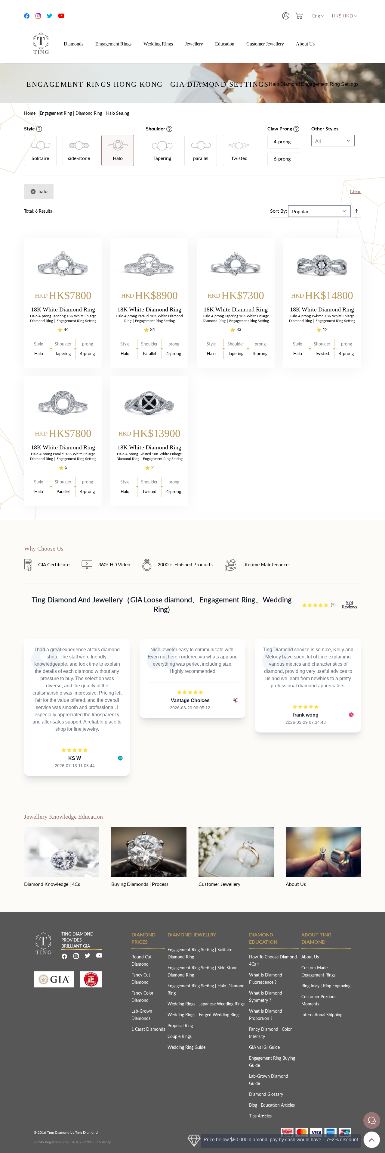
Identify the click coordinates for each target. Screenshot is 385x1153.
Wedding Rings (182, 1004)
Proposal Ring (180, 1026)
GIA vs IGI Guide (264, 1047)
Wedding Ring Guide (186, 1047)
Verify (106, 1142)
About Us (310, 957)
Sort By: (278, 211)
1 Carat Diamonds (148, 1029)
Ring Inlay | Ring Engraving (325, 986)
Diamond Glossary (266, 1094)
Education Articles (278, 1105)
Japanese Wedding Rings (222, 1004)
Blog (253, 1105)
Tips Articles (260, 1116)
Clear (355, 191)
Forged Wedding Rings (219, 1015)
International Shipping (321, 1015)
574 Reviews (349, 605)
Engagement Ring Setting (191, 950)
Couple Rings (180, 1037)
